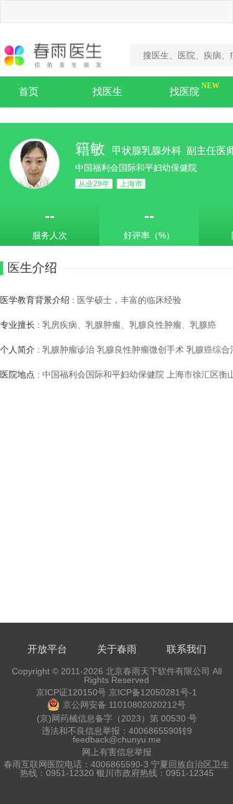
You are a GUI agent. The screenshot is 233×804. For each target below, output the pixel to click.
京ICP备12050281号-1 (153, 692)
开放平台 (47, 649)
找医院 (184, 91)
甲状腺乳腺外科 (148, 150)
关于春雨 (117, 649)
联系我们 (186, 649)
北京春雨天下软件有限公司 (158, 671)
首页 (29, 91)
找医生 (107, 91)
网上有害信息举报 (117, 752)
